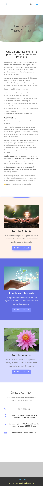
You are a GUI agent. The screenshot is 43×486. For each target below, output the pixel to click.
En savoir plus (21, 248)
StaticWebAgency (26, 483)
